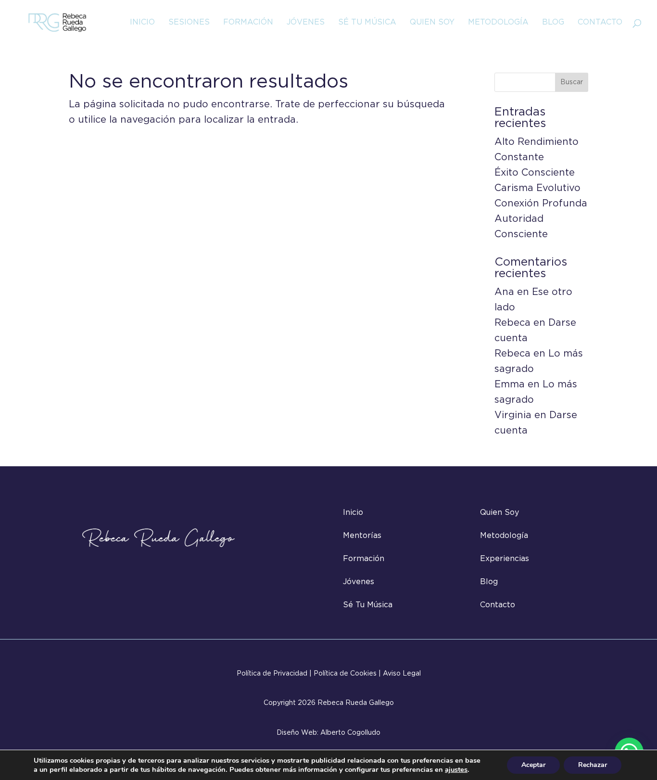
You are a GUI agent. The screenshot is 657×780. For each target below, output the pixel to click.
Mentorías (362, 535)
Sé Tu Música (367, 22)
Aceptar (533, 764)
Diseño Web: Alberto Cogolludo (328, 733)
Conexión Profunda (540, 203)
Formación (248, 22)
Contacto (600, 22)
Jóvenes (306, 22)
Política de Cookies (345, 674)
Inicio (142, 22)
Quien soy (432, 22)
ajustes (456, 769)
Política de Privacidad (272, 674)
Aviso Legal (402, 674)
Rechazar (592, 764)
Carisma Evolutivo (537, 188)
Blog (553, 22)
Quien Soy (499, 512)
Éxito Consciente (534, 172)
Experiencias (504, 559)
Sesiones (189, 22)
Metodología (498, 22)
